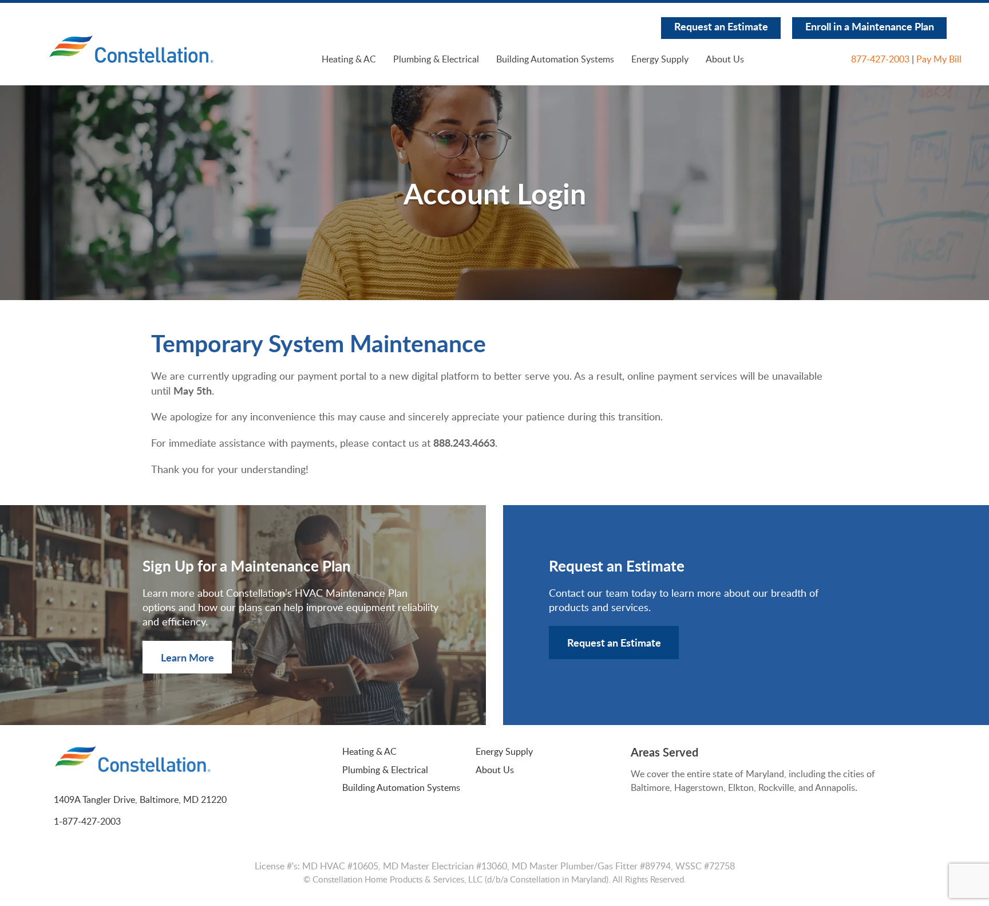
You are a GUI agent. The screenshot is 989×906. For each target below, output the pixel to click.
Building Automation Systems (555, 59)
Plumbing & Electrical (436, 59)
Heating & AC (349, 59)
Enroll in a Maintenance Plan (869, 26)
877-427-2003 (880, 59)
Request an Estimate (721, 26)
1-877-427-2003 (87, 821)
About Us (725, 59)
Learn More (187, 657)
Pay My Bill (939, 59)
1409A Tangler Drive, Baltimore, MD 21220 (140, 799)
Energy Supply (660, 59)
